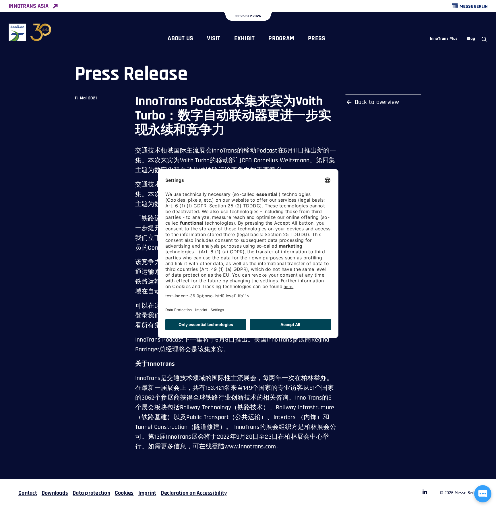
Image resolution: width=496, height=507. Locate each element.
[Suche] (484, 39)
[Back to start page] (30, 32)
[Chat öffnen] (482, 493)
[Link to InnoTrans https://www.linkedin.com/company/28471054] (424, 493)
